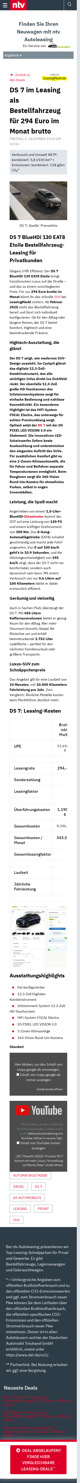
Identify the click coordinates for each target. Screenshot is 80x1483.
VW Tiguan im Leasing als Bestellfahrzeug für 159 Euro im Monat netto (37, 1416)
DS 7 (41, 425)
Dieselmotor (34, 516)
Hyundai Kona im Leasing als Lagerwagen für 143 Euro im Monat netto (34, 1431)
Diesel (18, 1186)
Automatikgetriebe (30, 1175)
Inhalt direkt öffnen (50, 1089)
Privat (43, 1208)
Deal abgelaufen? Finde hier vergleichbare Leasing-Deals (40, 1459)
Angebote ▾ (13, 55)
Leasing (20, 1208)
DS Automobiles (27, 1198)
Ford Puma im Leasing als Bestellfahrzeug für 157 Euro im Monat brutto (37, 1400)
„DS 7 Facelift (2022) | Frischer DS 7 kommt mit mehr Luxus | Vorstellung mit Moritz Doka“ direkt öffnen (39, 1160)
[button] (18, 5)
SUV (57, 297)
